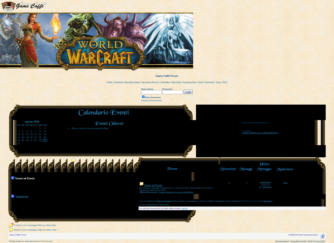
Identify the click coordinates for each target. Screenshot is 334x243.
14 (35, 134)
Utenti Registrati (164, 201)
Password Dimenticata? (151, 100)
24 (18, 140)
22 (40, 137)
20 (31, 137)
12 (27, 134)
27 (31, 140)
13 (31, 134)
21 (35, 137)
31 (18, 143)
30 (45, 140)
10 (18, 134)
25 (22, 140)
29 (40, 140)
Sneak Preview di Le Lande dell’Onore (260, 133)
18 (22, 137)
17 (18, 137)
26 (27, 140)
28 (35, 140)
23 (45, 137)
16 (45, 134)
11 (23, 134)
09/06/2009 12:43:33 (249, 201)
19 (27, 137)
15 (40, 134)
